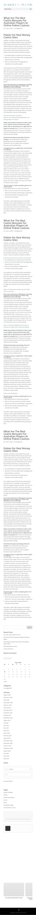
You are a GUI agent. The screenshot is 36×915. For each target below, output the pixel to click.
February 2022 (8, 705)
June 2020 (6, 756)
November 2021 (8, 713)
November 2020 (8, 743)
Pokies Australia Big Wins (11, 393)
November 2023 (8, 697)
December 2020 (8, 740)
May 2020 (6, 758)
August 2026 (7, 695)
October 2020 (7, 746)
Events (5, 800)
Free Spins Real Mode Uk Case (12, 635)
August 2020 (7, 751)
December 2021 (8, 710)
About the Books (8, 792)
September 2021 (8, 718)
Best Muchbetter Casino (10, 646)
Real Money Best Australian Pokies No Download (17, 258)
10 (4, 672)
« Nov (5, 681)
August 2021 (7, 720)
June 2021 (6, 725)
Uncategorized (8, 688)
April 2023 (6, 700)
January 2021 (7, 738)
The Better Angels (9, 805)
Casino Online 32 (8, 649)
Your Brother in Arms (9, 807)
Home (5, 802)
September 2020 (8, 748)
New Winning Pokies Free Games (13, 115)
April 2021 (6, 730)
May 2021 (6, 728)
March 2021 (7, 733)
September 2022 (8, 702)
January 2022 (7, 707)
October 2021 (7, 715)
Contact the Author (9, 797)
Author (5, 795)
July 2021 (6, 723)
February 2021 (8, 735)
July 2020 (6, 753)
